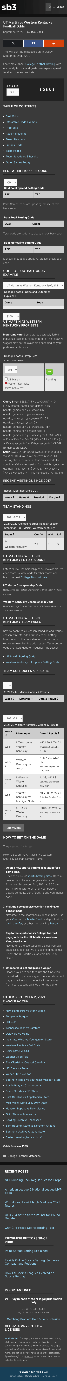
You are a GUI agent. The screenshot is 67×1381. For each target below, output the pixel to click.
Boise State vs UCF (18, 1051)
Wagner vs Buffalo (17, 1056)
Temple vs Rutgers (17, 1016)
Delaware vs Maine (17, 1033)
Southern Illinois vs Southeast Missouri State (33, 1079)
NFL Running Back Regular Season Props (33, 1180)
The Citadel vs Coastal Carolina (25, 1062)
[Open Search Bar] (48, 7)
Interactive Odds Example (22, 122)
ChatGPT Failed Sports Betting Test (29, 1227)
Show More (14, 827)
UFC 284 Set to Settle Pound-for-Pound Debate (32, 1216)
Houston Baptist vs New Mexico (25, 1108)
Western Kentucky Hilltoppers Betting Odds (32, 662)
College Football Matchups (23, 1156)
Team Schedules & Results (22, 156)
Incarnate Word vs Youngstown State (29, 1039)
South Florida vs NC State (22, 1091)
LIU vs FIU (12, 1022)
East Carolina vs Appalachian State (27, 1097)
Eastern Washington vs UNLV (24, 1137)
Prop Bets (12, 127)
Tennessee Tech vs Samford (23, 1027)
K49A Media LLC (13, 1338)
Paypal (54, 923)
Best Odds (12, 116)
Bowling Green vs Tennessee (23, 1120)
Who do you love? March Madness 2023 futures (32, 1204)
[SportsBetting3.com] (9, 7)
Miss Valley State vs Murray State (26, 1102)
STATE (13, 86)
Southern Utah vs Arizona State (25, 1131)
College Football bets (34, 577)
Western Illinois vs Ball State (23, 1045)
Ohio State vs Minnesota (21, 1114)
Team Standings (16, 139)
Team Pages (13, 150)
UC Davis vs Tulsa (17, 1068)
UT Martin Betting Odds (20, 656)
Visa (14, 919)
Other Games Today (18, 162)
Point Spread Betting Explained (26, 1250)
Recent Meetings (16, 133)
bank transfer (14, 923)
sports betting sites (39, 876)
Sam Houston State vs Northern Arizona (30, 1125)
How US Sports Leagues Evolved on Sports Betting (29, 1274)
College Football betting (40, 64)
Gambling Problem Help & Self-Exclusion (33, 1319)
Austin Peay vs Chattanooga (23, 1085)
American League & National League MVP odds (33, 1191)
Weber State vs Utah (18, 1074)
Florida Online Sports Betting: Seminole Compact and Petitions (32, 1262)
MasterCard (34, 919)
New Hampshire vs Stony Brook (25, 1010)
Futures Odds (14, 145)
